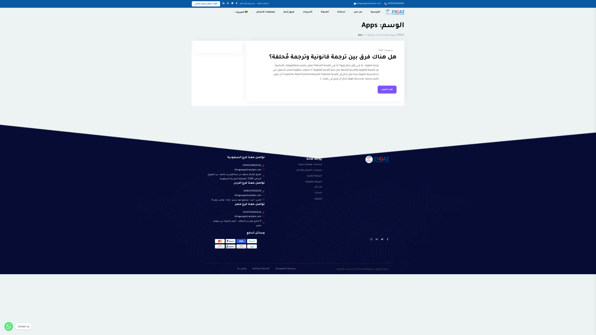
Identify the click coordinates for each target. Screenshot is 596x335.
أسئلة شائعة (263, 4)
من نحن (358, 12)
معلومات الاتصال (265, 12)
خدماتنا (341, 12)
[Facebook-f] (387, 239)
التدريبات (307, 12)
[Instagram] (371, 239)
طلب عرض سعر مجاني (206, 4)
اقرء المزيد (387, 89)
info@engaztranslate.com (369, 4)
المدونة (325, 12)
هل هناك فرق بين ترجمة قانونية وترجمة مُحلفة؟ (333, 57)
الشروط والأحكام (247, 4)
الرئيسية (375, 12)
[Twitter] (382, 239)
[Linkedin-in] (377, 239)
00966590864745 (396, 4)
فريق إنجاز (289, 12)
